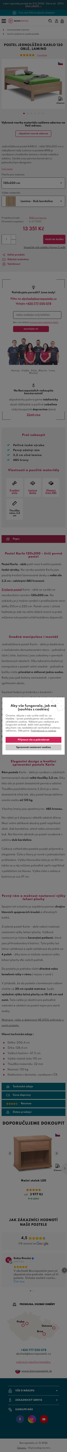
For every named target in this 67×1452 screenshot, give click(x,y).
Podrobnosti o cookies (43, 731)
